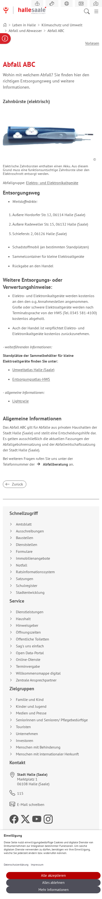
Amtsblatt (24, 524)
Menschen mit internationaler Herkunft (47, 754)
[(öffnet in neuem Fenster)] (95, 3)
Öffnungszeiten (28, 632)
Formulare (24, 551)
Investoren (24, 740)
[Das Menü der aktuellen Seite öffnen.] (96, 11)
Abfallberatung (55, 464)
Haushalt (23, 618)
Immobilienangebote (33, 558)
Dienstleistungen (29, 611)
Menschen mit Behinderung (38, 747)
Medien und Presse (31, 713)
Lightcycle (20, 401)
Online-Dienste (28, 659)
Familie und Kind (30, 699)
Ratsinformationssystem (35, 571)
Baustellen (24, 537)
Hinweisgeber (27, 625)
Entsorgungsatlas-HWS (31, 379)
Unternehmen (27, 733)
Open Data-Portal (30, 652)
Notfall (21, 565)
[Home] (5, 25)
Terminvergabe (28, 666)
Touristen (23, 726)
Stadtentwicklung (30, 592)
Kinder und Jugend (31, 706)
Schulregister (26, 585)
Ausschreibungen (30, 531)
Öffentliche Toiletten (32, 639)
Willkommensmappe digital (38, 673)
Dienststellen (26, 544)
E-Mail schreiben (30, 804)
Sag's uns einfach (30, 646)
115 (20, 793)
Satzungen (24, 578)
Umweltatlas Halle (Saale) (33, 369)
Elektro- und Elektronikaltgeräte (52, 182)
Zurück (17, 484)
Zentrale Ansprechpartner (36, 680)
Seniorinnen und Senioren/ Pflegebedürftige (52, 720)
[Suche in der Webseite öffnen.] (88, 11)
